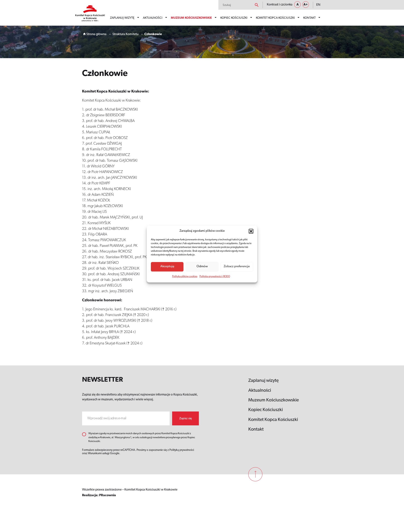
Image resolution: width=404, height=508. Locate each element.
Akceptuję (167, 266)
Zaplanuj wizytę (122, 18)
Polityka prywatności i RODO (214, 276)
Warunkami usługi (98, 453)
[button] (251, 231)
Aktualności (152, 18)
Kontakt (309, 18)
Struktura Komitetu (125, 34)
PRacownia (107, 495)
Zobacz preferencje (237, 266)
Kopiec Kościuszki (233, 18)
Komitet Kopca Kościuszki (275, 18)
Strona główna (96, 34)
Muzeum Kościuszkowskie (191, 18)
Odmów (202, 266)
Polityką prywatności (181, 450)
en (318, 5)
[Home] (90, 13)
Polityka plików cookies (184, 276)
